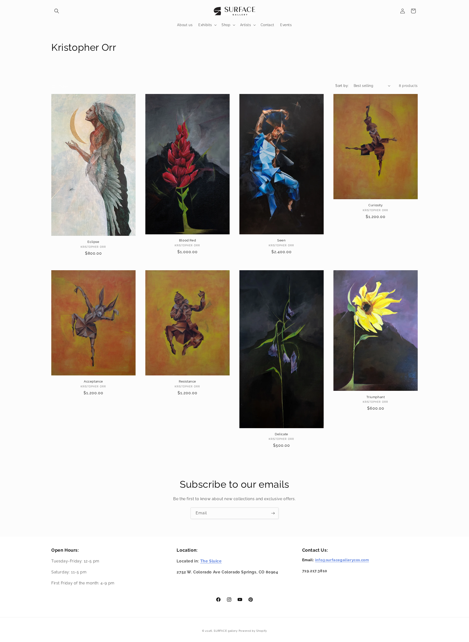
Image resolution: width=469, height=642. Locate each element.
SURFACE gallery (226, 630)
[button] (56, 11)
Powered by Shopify (253, 630)
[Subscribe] (272, 513)
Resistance (187, 381)
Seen (281, 240)
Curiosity (375, 205)
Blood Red (187, 240)
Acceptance (93, 381)
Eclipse (93, 242)
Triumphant (375, 397)
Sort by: (342, 86)
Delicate (281, 434)
